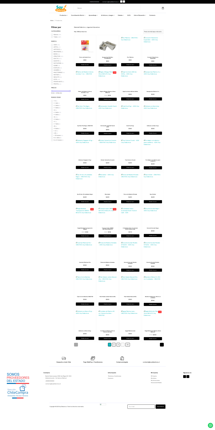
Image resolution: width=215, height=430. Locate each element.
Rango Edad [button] (56, 97)
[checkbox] (52, 34)
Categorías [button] (56, 31)
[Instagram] (124, 1)
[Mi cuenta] (159, 8)
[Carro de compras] (163, 7)
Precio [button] (53, 88)
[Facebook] (121, 1)
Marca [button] (54, 41)
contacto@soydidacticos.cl (151, 362)
